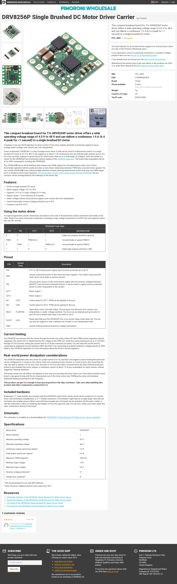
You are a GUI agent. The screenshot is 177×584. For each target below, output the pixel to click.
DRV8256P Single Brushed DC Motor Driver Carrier (21, 526)
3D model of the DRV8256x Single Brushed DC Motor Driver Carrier (35, 503)
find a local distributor (63, 567)
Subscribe (14, 569)
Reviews (75, 2)
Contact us (51, 2)
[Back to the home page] (88, 8)
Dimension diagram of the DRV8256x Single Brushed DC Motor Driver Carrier (39, 500)
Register (165, 2)
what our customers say (64, 564)
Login (172, 2)
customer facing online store (152, 66)
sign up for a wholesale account (143, 55)
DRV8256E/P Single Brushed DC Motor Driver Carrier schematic (73, 417)
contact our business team (65, 570)
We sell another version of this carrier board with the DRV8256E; (65, 173)
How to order (38, 2)
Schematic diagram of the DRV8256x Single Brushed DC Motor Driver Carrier (39, 497)
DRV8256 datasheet (65, 159)
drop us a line (112, 571)
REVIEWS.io (21, 528)
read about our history (63, 561)
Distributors (64, 2)
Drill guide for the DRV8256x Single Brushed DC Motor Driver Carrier (35, 506)
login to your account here (155, 59)
